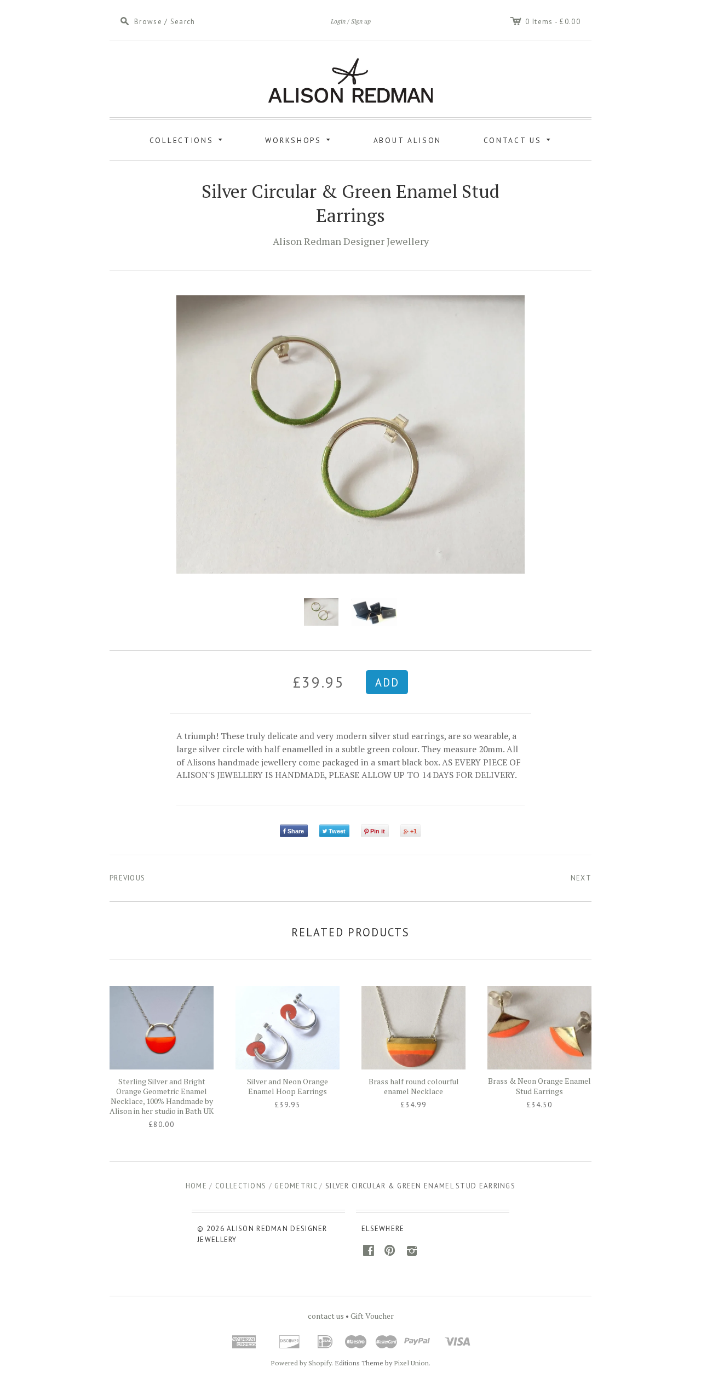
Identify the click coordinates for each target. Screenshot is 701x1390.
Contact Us (519, 139)
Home (196, 1186)
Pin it (377, 831)
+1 (413, 831)
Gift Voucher (372, 1316)
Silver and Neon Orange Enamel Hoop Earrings (287, 1086)
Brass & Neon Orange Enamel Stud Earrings (539, 1086)
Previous (127, 878)
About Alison (407, 140)
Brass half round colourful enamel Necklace (414, 1086)
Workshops (299, 139)
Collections (188, 139)
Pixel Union (411, 1363)
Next (581, 878)
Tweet (337, 831)
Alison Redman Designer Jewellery (351, 241)
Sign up (361, 21)
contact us (326, 1316)
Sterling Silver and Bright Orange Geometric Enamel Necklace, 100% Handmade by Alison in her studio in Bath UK (162, 1096)
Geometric (295, 1186)
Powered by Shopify (301, 1363)
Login (338, 21)
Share (296, 831)
